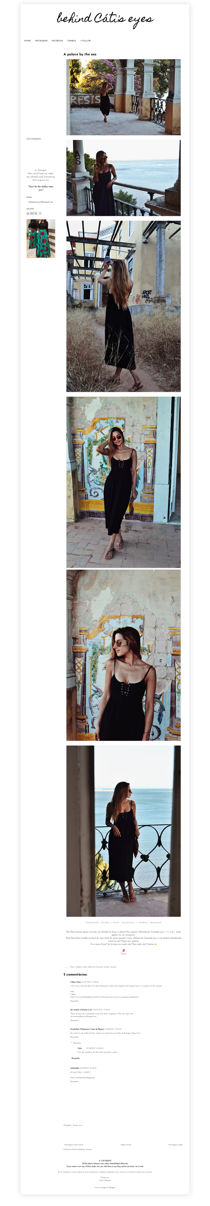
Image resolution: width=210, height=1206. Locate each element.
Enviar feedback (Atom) (82, 1149)
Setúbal (106, 967)
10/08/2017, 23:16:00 (88, 1068)
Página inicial (126, 1145)
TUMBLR (71, 41)
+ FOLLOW (85, 41)
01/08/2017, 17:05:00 (113, 1029)
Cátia (80, 1048)
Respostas (77, 1043)
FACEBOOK (57, 41)
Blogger (112, 1187)
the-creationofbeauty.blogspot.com (83, 1016)
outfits (85, 967)
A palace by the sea (80, 54)
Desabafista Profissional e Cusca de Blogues (87, 1029)
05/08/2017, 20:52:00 (94, 1048)
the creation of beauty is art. (81, 1010)
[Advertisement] (123, 1135)
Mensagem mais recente (73, 1145)
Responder (74, 1001)
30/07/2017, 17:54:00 (90, 982)
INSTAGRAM (41, 41)
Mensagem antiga (175, 1145)
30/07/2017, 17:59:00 (101, 1010)
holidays (79, 967)
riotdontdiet (74, 1068)
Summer (113, 967)
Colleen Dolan (75, 982)
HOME (27, 41)
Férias (72, 967)
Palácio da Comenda (95, 967)
